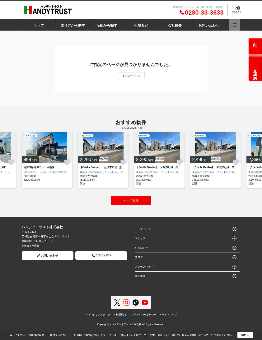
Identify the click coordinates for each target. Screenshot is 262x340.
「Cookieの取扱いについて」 (195, 335)
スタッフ (140, 238)
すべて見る (131, 200)
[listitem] (47, 160)
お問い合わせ (209, 25)
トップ (39, 25)
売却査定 (141, 25)
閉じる (245, 335)
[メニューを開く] (234, 25)
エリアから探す (73, 25)
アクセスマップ (144, 266)
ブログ (139, 257)
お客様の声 (141, 247)
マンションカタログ (99, 314)
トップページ (143, 228)
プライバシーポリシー (143, 314)
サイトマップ (169, 314)
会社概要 (175, 25)
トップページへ (131, 75)
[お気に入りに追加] (11, 162)
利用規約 (121, 314)
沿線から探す (106, 25)
